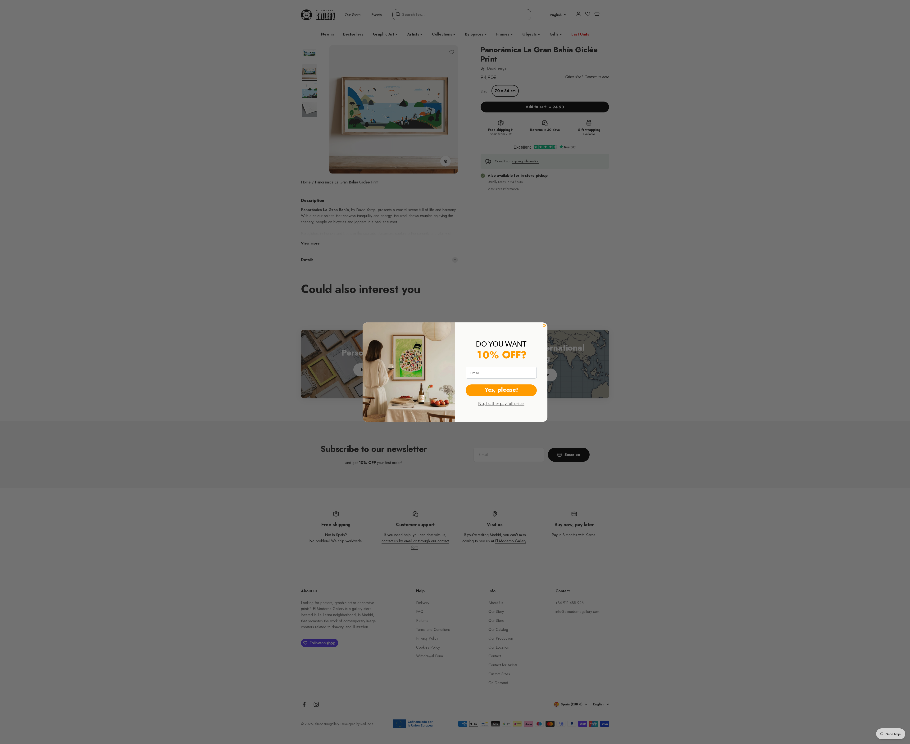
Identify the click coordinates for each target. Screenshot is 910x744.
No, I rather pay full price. (501, 403)
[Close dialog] (544, 325)
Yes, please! (501, 390)
